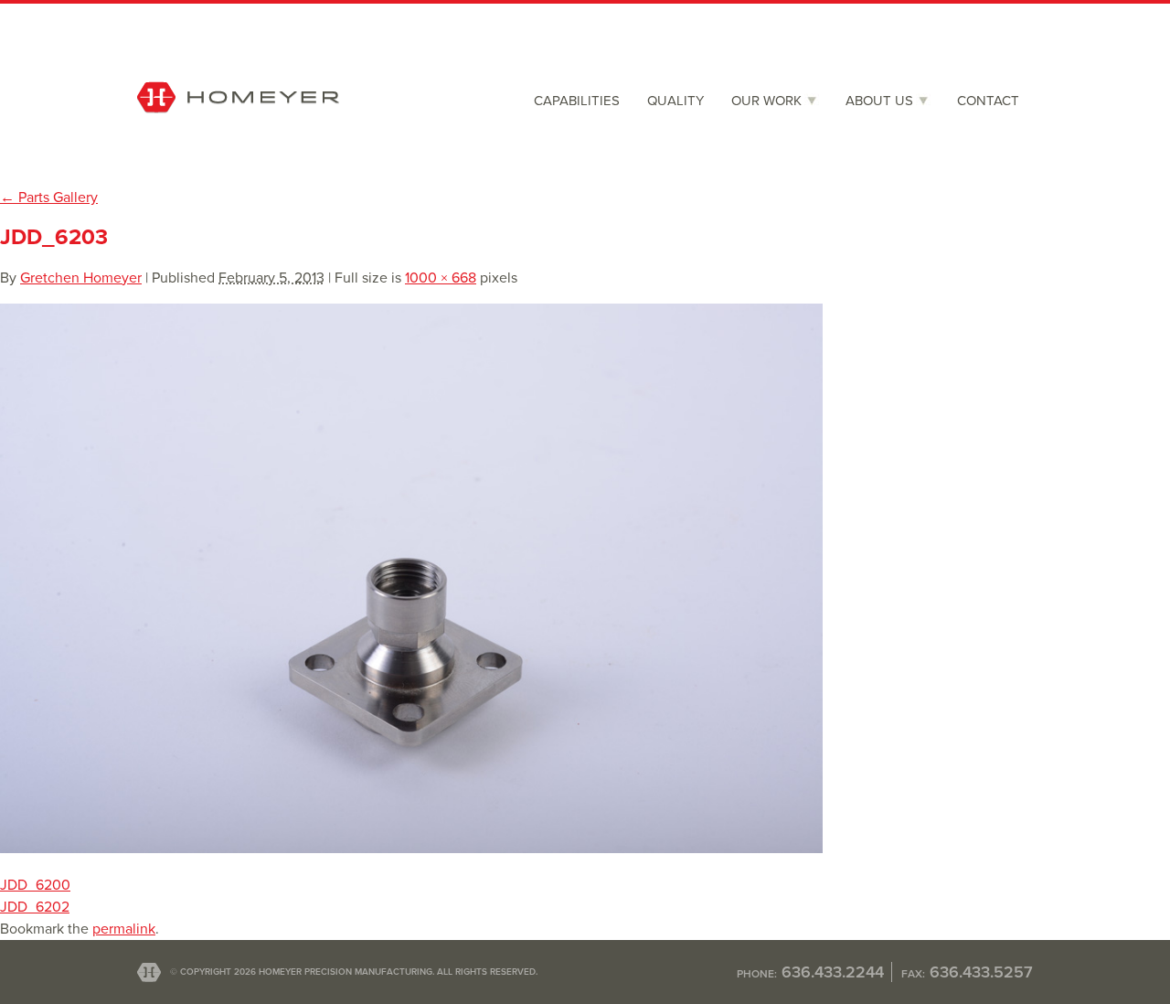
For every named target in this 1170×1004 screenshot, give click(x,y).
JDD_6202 (34, 907)
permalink (123, 929)
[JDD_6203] (411, 848)
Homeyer (238, 134)
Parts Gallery (49, 197)
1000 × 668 (440, 278)
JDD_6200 (35, 885)
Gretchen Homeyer (81, 278)
